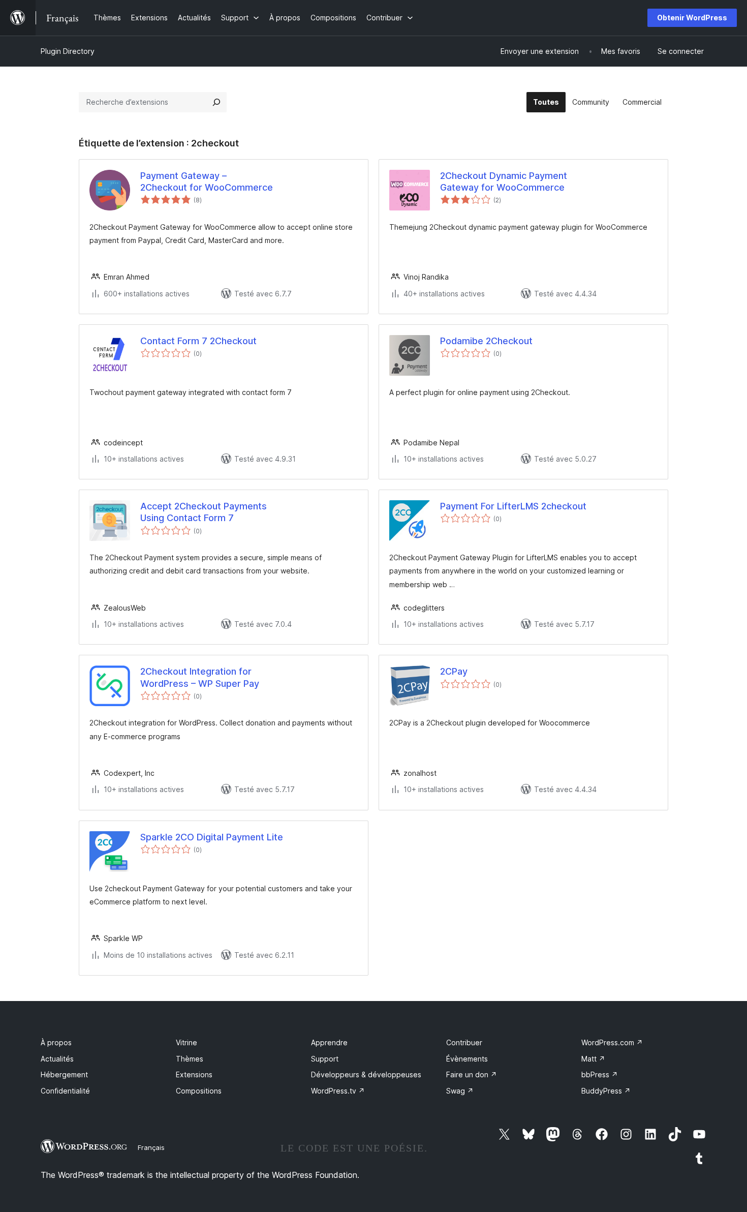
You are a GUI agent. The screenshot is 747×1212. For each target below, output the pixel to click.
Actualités (57, 1058)
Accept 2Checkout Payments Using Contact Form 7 (203, 512)
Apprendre (329, 1042)
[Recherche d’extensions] (216, 102)
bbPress (599, 1074)
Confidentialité (65, 1090)
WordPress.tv (338, 1090)
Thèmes (189, 1058)
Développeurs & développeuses (366, 1074)
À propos (56, 1042)
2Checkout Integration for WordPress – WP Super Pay (199, 677)
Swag (460, 1090)
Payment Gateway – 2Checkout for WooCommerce (206, 181)
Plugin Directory (68, 51)
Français (151, 1147)
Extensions (194, 1074)
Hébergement (64, 1074)
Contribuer (464, 1042)
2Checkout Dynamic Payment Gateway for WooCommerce (503, 181)
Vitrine (186, 1042)
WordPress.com (612, 1042)
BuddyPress (606, 1090)
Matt (593, 1058)
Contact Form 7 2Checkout (198, 341)
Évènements (467, 1058)
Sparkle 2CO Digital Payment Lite (211, 837)
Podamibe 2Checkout (486, 341)
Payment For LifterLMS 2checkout (513, 506)
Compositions (199, 1090)
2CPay (454, 671)
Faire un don (471, 1074)
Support (324, 1058)
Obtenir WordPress (692, 17)
